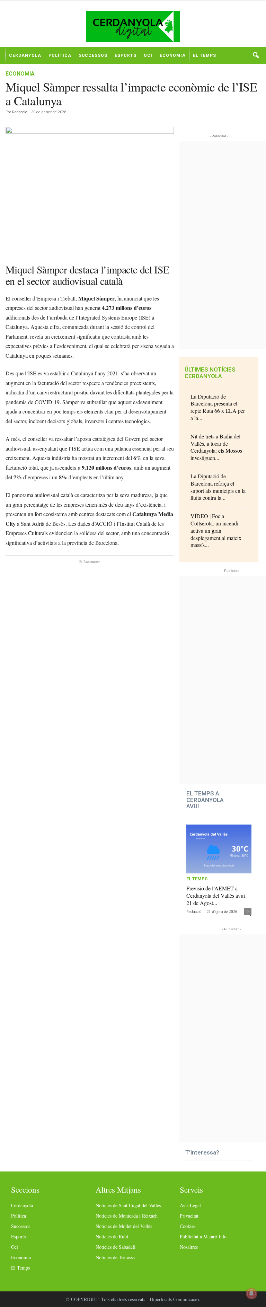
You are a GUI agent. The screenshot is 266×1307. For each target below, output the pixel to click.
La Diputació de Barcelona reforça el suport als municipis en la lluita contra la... (218, 486)
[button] (255, 55)
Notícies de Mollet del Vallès (124, 1226)
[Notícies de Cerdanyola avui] (133, 26)
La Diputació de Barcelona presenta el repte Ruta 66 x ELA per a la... (217, 407)
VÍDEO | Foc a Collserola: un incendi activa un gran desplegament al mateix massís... (215, 530)
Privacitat (189, 1215)
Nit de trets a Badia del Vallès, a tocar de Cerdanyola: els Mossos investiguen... (216, 447)
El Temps (204, 55)
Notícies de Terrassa (115, 1257)
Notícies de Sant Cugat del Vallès (128, 1205)
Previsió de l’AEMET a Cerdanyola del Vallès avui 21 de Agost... (215, 895)
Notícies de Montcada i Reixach (127, 1215)
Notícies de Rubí (112, 1236)
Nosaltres (189, 1247)
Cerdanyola (25, 55)
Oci (148, 55)
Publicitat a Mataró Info (203, 1236)
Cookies (187, 1226)
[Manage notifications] (251, 1293)
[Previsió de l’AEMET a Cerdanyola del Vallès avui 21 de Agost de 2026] (218, 849)
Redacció (19, 112)
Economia (173, 55)
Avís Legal (190, 1205)
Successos (93, 55)
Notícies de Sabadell (115, 1247)
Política (59, 55)
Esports (125, 55)
